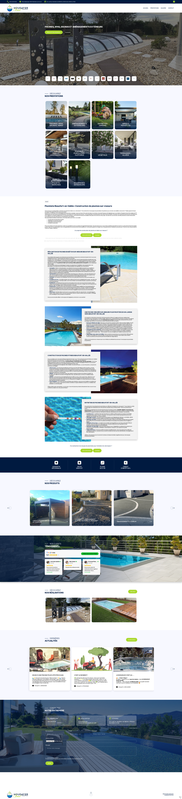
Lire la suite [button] (49, 572)
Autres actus (131, 639)
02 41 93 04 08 (13, 1)
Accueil (145, 8)
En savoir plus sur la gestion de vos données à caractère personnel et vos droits (64, 758)
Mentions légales (168, 794)
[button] (45, 567)
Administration (168, 795)
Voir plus (132, 591)
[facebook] (174, 2)
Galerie (163, 8)
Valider (49, 763)
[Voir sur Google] (48, 562)
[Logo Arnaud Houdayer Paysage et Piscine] (17, 8)
